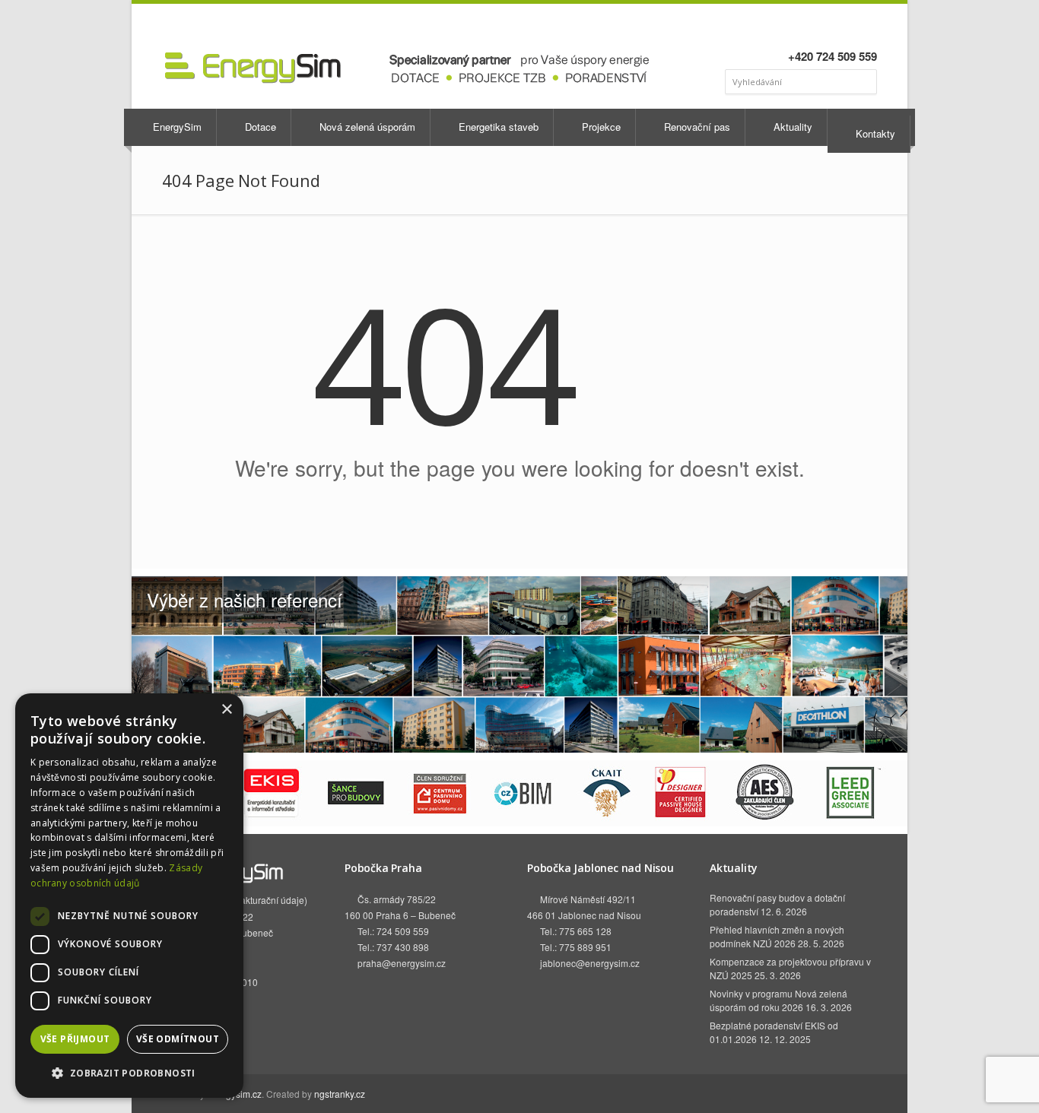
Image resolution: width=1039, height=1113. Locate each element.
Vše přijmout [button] (75, 1038)
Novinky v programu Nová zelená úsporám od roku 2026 (778, 1000)
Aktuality (791, 126)
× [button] (226, 709)
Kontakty (874, 133)
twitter (866, 27)
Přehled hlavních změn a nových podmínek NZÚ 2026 (777, 936)
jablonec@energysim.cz (590, 962)
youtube (846, 27)
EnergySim (176, 126)
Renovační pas (695, 126)
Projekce (600, 126)
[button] (129, 1073)
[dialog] (129, 895)
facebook (808, 27)
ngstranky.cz (339, 1093)
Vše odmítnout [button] (177, 1038)
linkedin (825, 27)
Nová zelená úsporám (365, 126)
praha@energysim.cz (401, 962)
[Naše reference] (519, 664)
